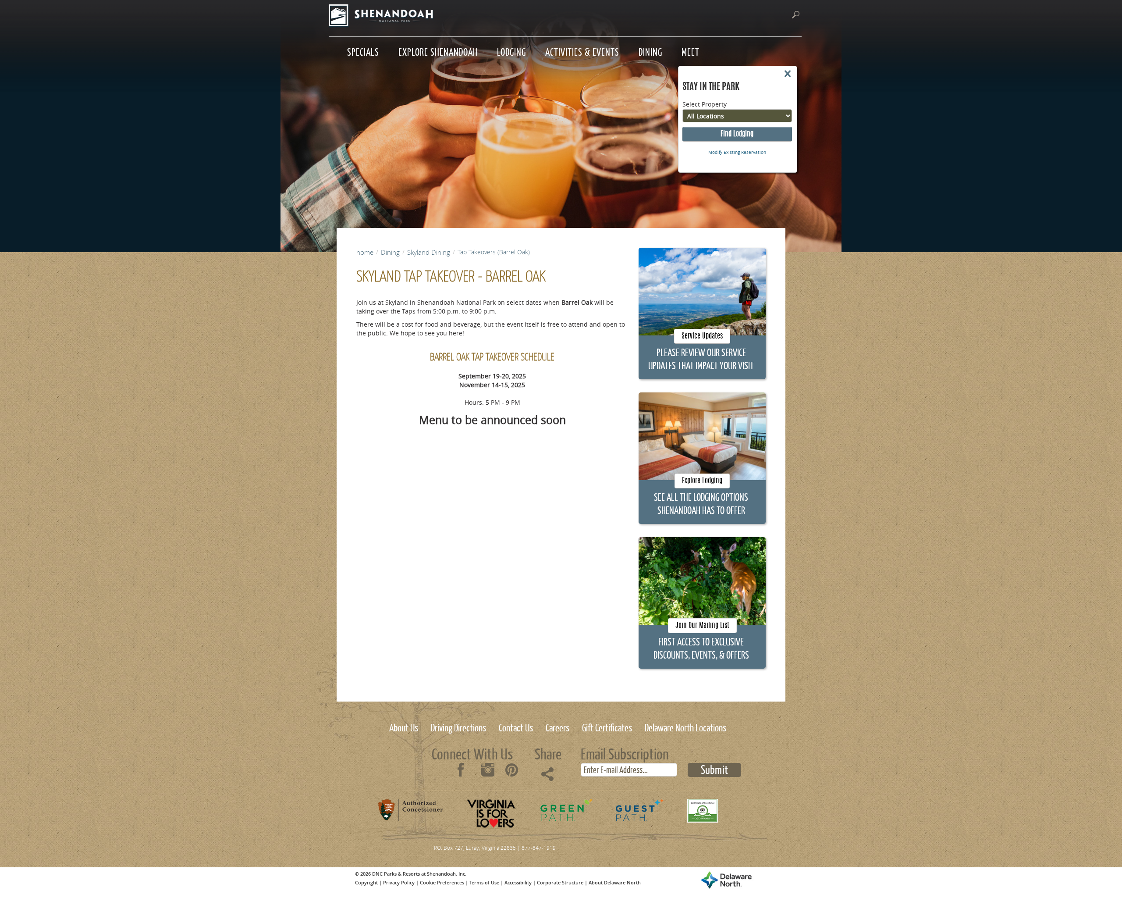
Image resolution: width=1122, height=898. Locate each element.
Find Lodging (737, 134)
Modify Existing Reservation (737, 152)
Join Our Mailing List (702, 625)
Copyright (366, 882)
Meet (690, 51)
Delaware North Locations (685, 726)
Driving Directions (458, 726)
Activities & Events (582, 51)
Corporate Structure (560, 882)
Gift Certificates (607, 726)
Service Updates (702, 336)
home (364, 252)
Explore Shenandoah (438, 51)
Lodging (511, 51)
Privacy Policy (399, 882)
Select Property (704, 104)
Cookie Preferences (442, 882)
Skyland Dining (428, 252)
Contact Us (516, 726)
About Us (403, 726)
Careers (557, 726)
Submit (714, 770)
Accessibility (518, 882)
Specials (363, 51)
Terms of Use (484, 882)
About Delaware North (615, 882)
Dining (650, 51)
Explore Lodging (702, 481)
